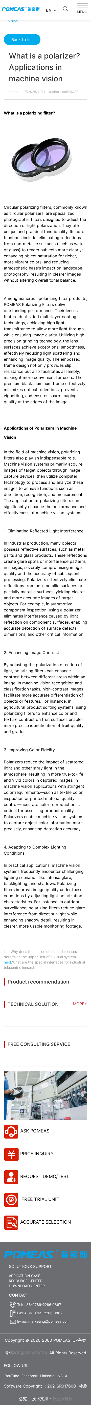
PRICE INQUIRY (37, 1153)
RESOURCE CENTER (25, 1281)
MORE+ (80, 1003)
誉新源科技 (62, 1398)
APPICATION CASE (24, 1276)
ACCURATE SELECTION (45, 1222)
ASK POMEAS (34, 1130)
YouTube (12, 1376)
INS (60, 1376)
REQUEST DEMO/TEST (44, 1176)
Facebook (29, 1376)
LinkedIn (47, 1376)
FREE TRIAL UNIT (39, 1199)
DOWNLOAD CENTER (27, 1286)
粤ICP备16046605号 (29, 1352)
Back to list (22, 39)
